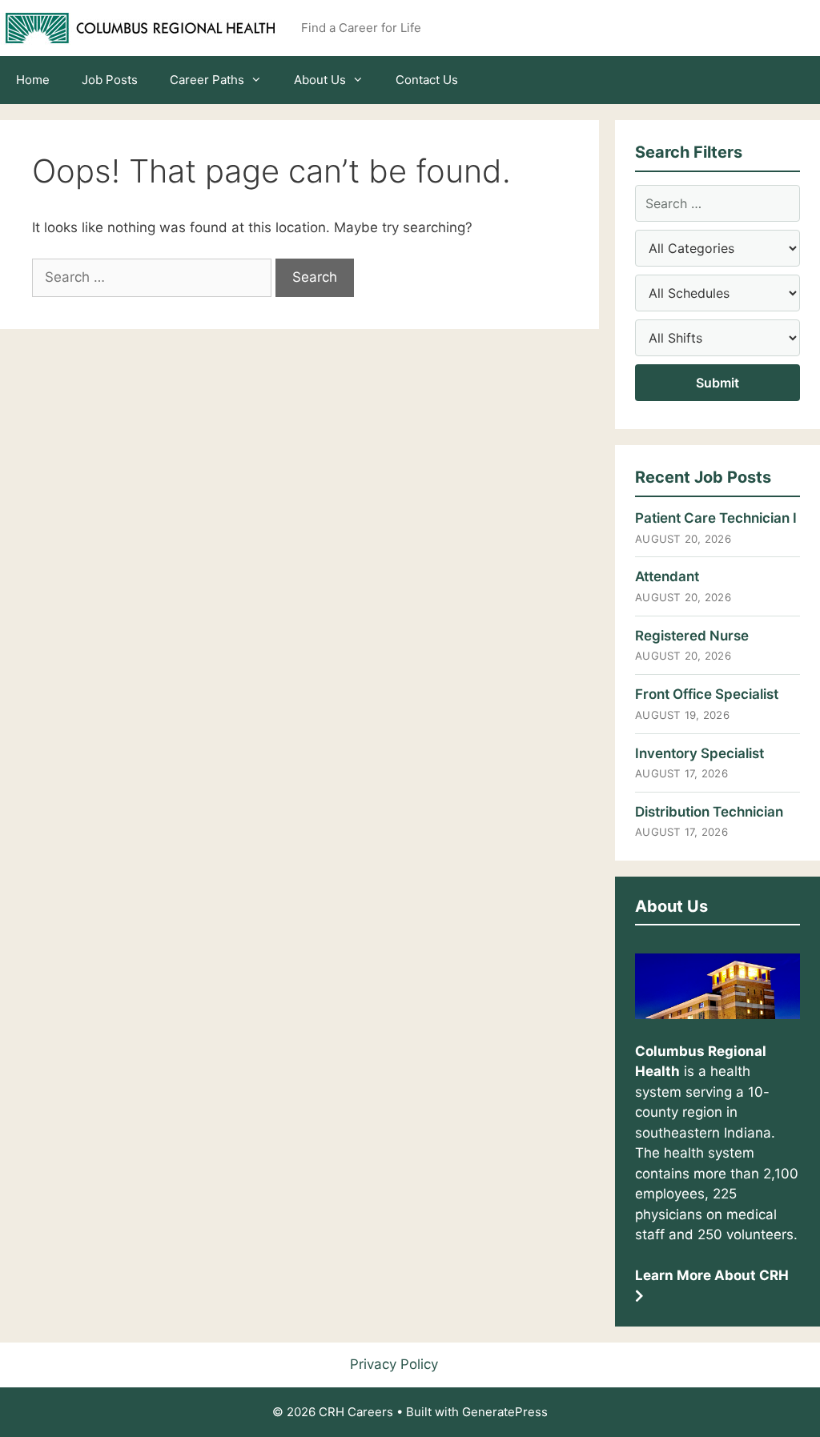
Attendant (667, 576)
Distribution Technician (709, 812)
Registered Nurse (692, 636)
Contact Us (427, 79)
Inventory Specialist (699, 753)
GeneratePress (505, 1411)
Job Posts (110, 79)
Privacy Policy (394, 1364)
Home (33, 79)
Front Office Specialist (706, 694)
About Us (320, 79)
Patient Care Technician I (716, 518)
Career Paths (207, 79)
